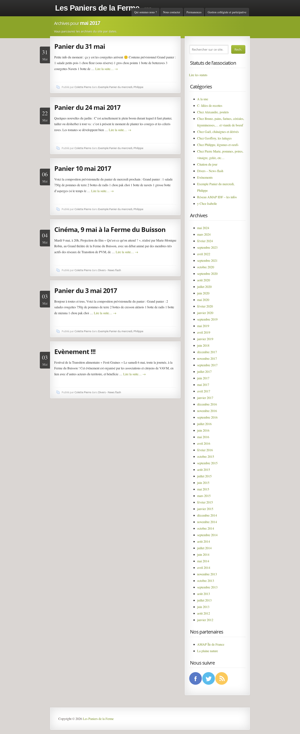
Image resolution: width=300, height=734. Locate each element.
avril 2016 (203, 443)
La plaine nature (207, 651)
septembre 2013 (207, 587)
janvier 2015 (205, 509)
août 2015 (203, 469)
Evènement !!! (75, 351)
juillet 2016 (204, 424)
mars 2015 (204, 495)
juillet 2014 (204, 548)
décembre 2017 (207, 352)
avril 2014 (203, 567)
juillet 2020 (204, 286)
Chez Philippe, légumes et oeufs (217, 145)
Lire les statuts (198, 75)
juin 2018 (203, 345)
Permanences (194, 12)
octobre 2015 (205, 456)
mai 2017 (203, 384)
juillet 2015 (204, 476)
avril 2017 (203, 391)
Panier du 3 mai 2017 (85, 290)
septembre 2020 (207, 273)
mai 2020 (203, 299)
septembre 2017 (207, 365)
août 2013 (203, 593)
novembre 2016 (207, 411)
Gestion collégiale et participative (227, 12)
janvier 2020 (205, 313)
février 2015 (205, 502)
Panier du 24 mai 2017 (87, 107)
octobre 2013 (205, 580)
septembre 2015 (207, 463)
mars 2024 (204, 234)
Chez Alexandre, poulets (213, 112)
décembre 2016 (207, 404)
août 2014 (203, 541)
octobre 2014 (205, 528)
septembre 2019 (207, 319)
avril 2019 (203, 332)
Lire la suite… (106, 69)
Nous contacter (171, 12)
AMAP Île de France (210, 644)
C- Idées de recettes (209, 105)
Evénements (205, 177)
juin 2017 (203, 378)
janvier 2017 (205, 397)
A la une (202, 99)
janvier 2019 (205, 339)
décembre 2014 (207, 515)
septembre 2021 (207, 260)
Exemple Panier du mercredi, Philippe (120, 87)
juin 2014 (203, 554)
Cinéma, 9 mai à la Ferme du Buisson (110, 229)
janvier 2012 (205, 620)
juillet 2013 (204, 600)
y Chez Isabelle (207, 203)
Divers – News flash (210, 171)
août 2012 (203, 613)
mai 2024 (203, 228)
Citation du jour (207, 164)
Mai (45, 54)
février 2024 (205, 241)
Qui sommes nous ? (145, 12)
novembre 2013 (207, 574)
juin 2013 (203, 607)
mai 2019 (203, 326)
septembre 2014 (207, 535)
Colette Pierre (82, 87)
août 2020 (203, 280)
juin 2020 (203, 293)
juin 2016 (203, 430)
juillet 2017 (204, 371)
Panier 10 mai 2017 (82, 168)
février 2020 (205, 306)
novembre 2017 (207, 358)
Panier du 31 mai (79, 46)
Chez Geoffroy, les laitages (214, 138)
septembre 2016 (207, 417)
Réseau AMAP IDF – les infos (217, 197)
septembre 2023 (207, 247)
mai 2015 (203, 489)
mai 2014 (203, 561)
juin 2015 (203, 482)
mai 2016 (203, 437)
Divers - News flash (109, 270)
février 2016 (205, 450)
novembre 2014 (207, 522)
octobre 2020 (205, 267)
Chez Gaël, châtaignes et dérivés (218, 131)
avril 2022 (203, 254)
